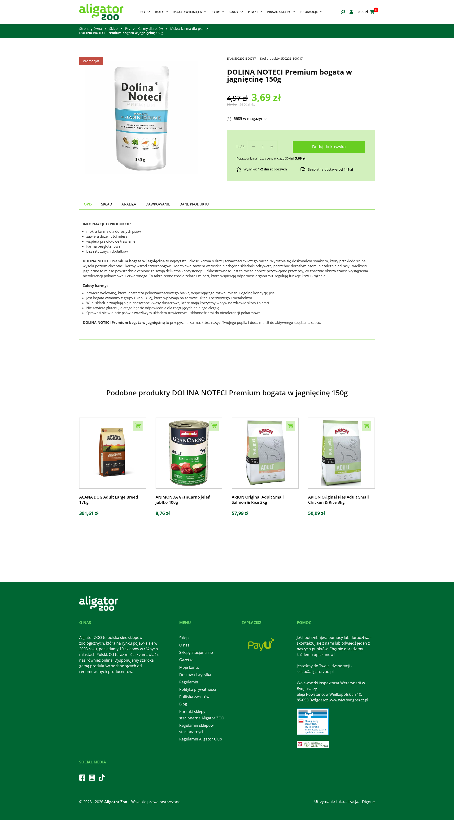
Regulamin (188, 682)
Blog (183, 704)
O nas (184, 645)
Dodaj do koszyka (329, 146)
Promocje (309, 11)
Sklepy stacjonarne (196, 652)
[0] (371, 12)
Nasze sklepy (279, 11)
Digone (368, 802)
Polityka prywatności (197, 689)
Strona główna (90, 28)
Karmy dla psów (150, 28)
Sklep (113, 28)
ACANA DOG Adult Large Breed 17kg (108, 500)
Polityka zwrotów (194, 696)
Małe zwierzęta (187, 11)
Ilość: (240, 146)
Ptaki (253, 11)
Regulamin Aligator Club (200, 739)
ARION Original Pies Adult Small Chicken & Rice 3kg (338, 500)
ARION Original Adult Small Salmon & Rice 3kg (258, 500)
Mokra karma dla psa (187, 28)
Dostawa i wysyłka (195, 674)
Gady (234, 11)
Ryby (215, 11)
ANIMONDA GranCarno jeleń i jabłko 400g (184, 500)
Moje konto (189, 667)
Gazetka (186, 659)
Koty (159, 11)
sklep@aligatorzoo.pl (315, 671)
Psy (143, 11)
